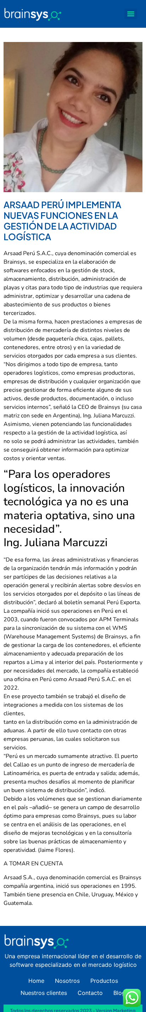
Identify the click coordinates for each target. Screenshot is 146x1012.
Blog (119, 992)
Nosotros (67, 980)
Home (36, 980)
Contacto (90, 992)
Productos (104, 980)
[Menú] (130, 14)
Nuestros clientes (44, 992)
